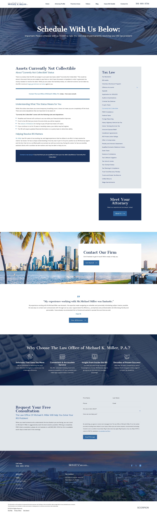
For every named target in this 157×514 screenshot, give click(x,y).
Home (17, 477)
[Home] (18, 4)
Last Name (116, 398)
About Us (118, 213)
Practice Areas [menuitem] (75, 4)
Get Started (90, 263)
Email (114, 403)
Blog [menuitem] (97, 4)
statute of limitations (27, 124)
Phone (85, 403)
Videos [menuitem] (88, 4)
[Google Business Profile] (140, 466)
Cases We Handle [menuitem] (109, 4)
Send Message (90, 437)
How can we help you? (90, 414)
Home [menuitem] (47, 4)
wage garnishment (33, 84)
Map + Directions (70, 482)
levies (43, 84)
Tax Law (18, 485)
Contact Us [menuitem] (124, 4)
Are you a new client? (90, 409)
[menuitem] (120, 77)
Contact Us (19, 488)
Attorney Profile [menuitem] (60, 4)
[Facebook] (132, 466)
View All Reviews (77, 320)
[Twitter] (136, 466)
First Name (86, 398)
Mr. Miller (18, 138)
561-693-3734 (142, 4)
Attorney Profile (21, 481)
